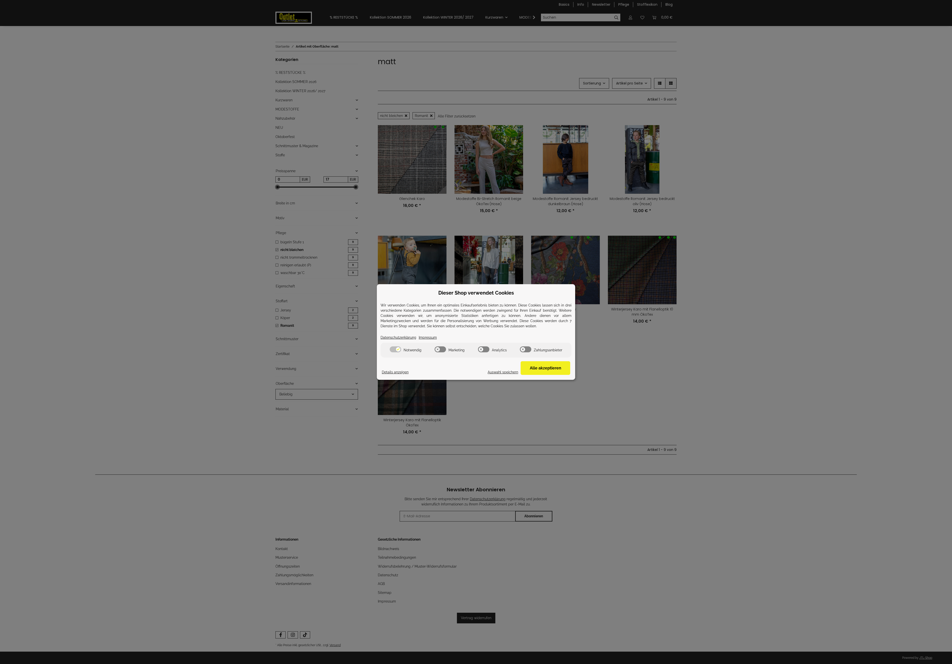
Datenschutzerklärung (398, 337)
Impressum (428, 337)
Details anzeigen (395, 372)
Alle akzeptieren (545, 368)
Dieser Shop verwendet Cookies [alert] (476, 293)
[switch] (395, 349)
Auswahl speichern (503, 372)
